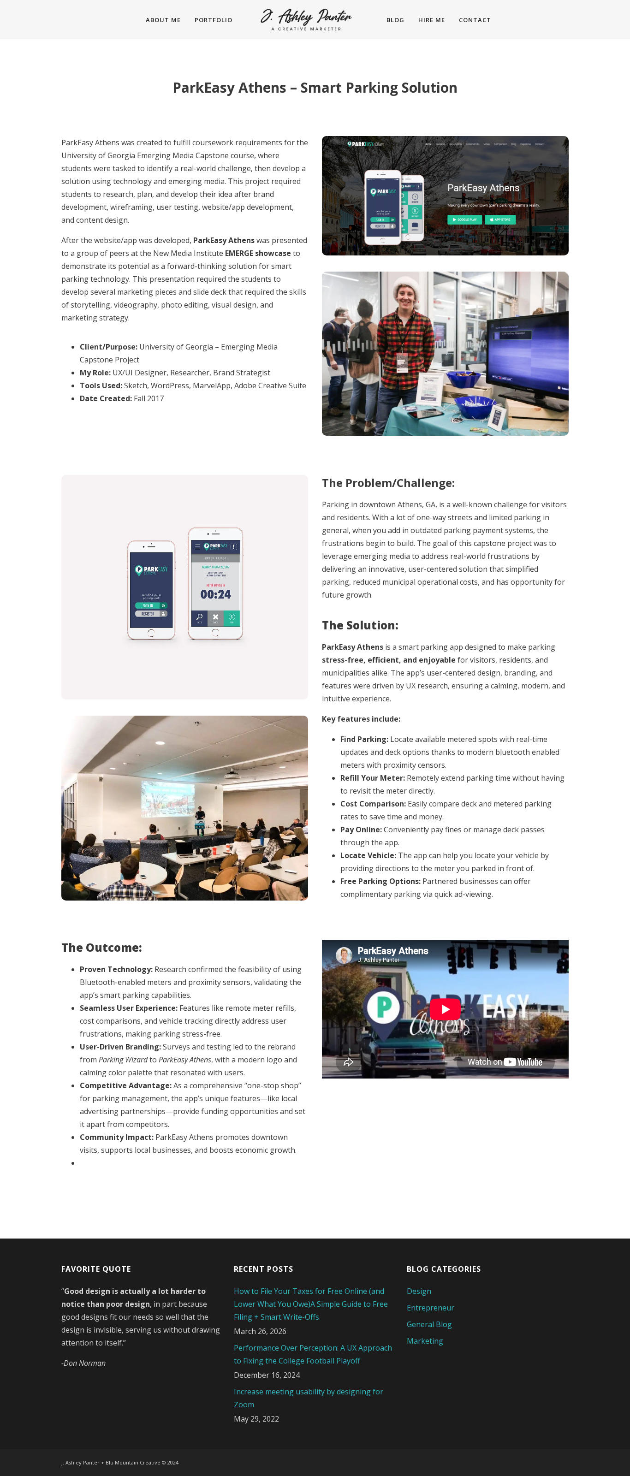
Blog (395, 20)
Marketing (425, 1341)
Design (419, 1291)
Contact (475, 20)
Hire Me (431, 20)
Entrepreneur (430, 1308)
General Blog (429, 1324)
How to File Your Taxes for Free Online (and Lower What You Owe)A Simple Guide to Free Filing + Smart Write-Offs (311, 1304)
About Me (163, 20)
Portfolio (213, 20)
